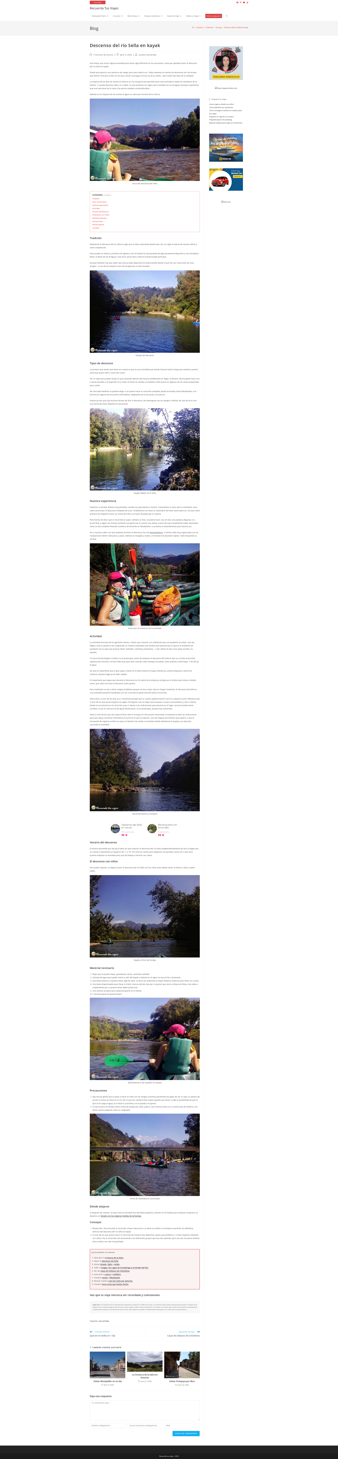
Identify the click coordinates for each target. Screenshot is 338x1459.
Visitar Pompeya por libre (182, 1381)
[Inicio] (193, 27)
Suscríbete (98, 2)
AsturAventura (156, 532)
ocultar (107, 195)
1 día (100, 1321)
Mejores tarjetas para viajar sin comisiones (225, 123)
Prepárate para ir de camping (220, 119)
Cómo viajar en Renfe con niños (221, 104)
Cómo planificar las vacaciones (221, 107)
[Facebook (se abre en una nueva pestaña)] (237, 2)
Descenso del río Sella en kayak (236, 27)
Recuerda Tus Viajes (104, 8)
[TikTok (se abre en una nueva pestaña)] (247, 2)
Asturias (105, 1321)
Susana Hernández (148, 55)
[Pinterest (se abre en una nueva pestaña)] (240, 2)
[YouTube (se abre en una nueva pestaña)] (244, 2)
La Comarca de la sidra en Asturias (145, 1376)
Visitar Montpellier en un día (107, 1381)
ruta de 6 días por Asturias (120, 1281)
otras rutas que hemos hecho (115, 1284)
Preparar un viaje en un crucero (221, 116)
